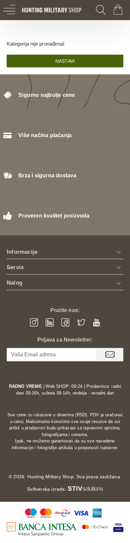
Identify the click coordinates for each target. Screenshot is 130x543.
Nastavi (65, 61)
